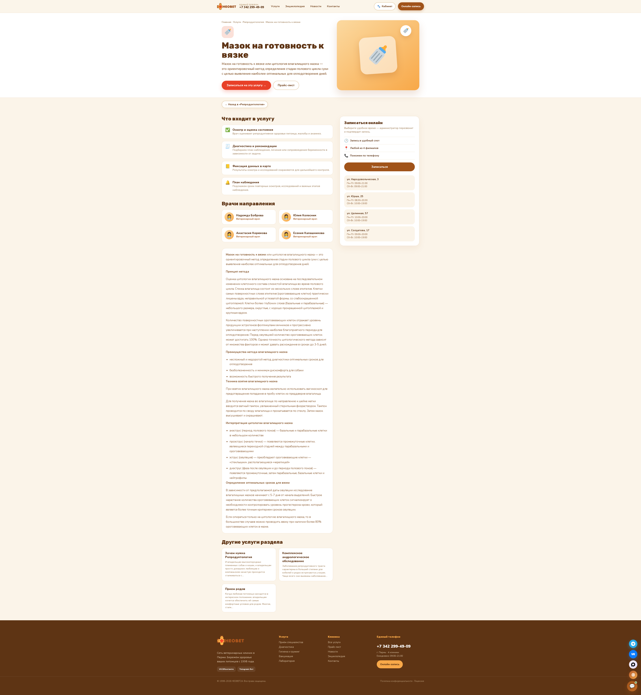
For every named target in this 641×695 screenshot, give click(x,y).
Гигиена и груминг (289, 651)
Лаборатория (287, 661)
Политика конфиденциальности (396, 681)
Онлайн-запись (411, 6)
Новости (315, 6)
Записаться (379, 167)
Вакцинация (286, 656)
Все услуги (334, 642)
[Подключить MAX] (633, 664)
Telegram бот (246, 669)
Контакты (333, 6)
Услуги (275, 6)
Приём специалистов (291, 642)
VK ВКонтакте (226, 669)
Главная (226, 22)
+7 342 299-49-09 (393, 646)
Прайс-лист (286, 85)
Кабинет (384, 6)
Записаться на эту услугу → (246, 85)
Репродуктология (253, 22)
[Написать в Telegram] (633, 644)
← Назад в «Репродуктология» (245, 104)
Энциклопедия (295, 6)
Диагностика (286, 647)
